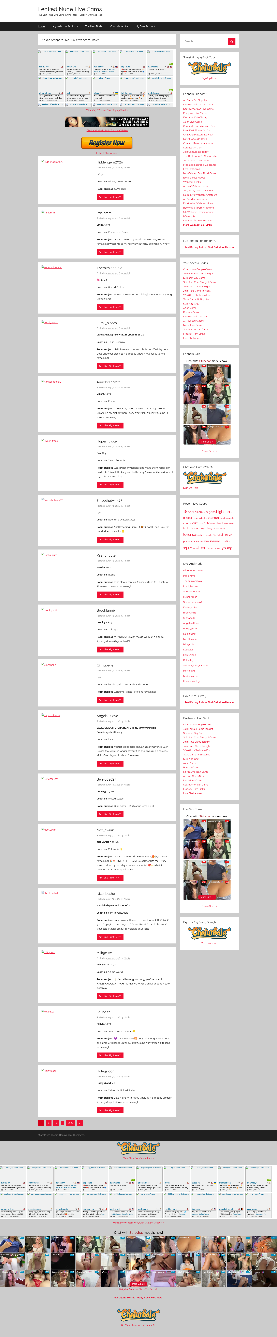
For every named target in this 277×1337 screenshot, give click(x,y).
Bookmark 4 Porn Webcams (198, 207)
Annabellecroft (108, 382)
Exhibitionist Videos (194, 177)
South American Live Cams (198, 108)
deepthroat (222, 523)
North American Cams (195, 316)
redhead (198, 541)
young (227, 548)
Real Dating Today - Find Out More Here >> (209, 247)
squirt (187, 548)
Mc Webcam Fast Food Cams (199, 173)
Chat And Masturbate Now (198, 134)
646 (70, 1123)
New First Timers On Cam (197, 130)
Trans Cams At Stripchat (196, 299)
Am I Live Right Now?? (110, 197)
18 (185, 511)
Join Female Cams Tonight (198, 273)
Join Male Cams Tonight (196, 286)
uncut (219, 549)
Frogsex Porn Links (194, 333)
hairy (209, 528)
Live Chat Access (192, 338)
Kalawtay (188, 660)
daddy (213, 523)
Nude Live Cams (192, 325)
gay (204, 529)
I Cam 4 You (189, 216)
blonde (213, 517)
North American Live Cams (198, 104)
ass (203, 512)
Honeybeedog (191, 681)
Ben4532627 (106, 779)
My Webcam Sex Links (65, 26)
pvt (192, 541)
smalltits (225, 541)
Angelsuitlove (107, 716)
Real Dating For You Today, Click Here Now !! (138, 1297)
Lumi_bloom (107, 323)
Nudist (126, 167)
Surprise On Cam (192, 147)
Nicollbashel (106, 893)
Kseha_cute (106, 555)
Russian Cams (191, 312)
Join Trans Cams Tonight (196, 290)
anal (191, 512)
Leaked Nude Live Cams (70, 9)
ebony (231, 524)
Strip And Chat (191, 303)
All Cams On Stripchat (195, 100)
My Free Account (145, 26)
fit (189, 529)
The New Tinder (94, 26)
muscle (208, 535)
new (228, 534)
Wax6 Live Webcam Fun (196, 295)
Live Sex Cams (191, 169)
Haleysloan (105, 1071)
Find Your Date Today (195, 117)
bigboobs (224, 512)
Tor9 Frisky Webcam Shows (198, 190)
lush (198, 535)
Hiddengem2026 (110, 162)
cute (207, 523)
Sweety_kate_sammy (195, 665)
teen (202, 547)
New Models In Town (195, 138)
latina (216, 528)
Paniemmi (104, 213)
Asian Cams (189, 307)
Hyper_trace (107, 441)
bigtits (204, 518)
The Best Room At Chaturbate (200, 156)
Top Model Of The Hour (196, 160)
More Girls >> (209, 451)
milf (202, 535)
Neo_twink (105, 830)
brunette (230, 518)
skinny (215, 541)
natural (218, 535)
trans (209, 548)
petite (186, 541)
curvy (201, 523)
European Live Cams (194, 113)
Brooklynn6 (106, 610)
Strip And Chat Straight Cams (199, 282)
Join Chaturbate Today (195, 151)
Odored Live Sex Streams (197, 220)
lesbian (222, 529)
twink (213, 548)
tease (195, 548)
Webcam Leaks (192, 182)
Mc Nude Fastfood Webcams (199, 164)
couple (187, 523)
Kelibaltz (103, 1012)
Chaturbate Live (119, 26)
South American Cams (195, 329)
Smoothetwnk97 (109, 500)
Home (41, 26)
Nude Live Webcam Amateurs (200, 194)
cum (195, 523)
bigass (211, 512)
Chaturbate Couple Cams (197, 269)
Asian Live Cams (192, 121)
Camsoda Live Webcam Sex (199, 126)
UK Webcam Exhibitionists (198, 212)
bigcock (188, 517)
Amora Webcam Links (195, 186)
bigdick (197, 518)
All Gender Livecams (195, 199)
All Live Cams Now (193, 320)
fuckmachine (197, 528)
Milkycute (104, 953)
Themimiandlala (109, 268)
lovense (189, 534)
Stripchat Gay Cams (194, 277)
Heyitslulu (189, 670)
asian (198, 512)
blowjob (221, 518)
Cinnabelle (105, 665)
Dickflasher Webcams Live (198, 203)
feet (185, 528)
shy (206, 541)
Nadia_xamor (190, 676)
